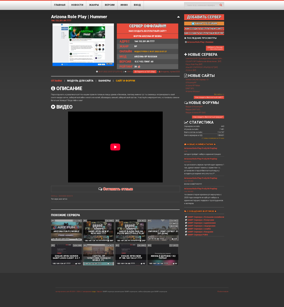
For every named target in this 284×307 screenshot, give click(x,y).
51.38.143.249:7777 (61, 239)
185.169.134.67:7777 (61, 264)
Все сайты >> (219, 94)
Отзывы (56, 80)
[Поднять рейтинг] (139, 67)
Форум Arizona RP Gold (195, 112)
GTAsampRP (191, 82)
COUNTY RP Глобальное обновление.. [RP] (203, 61)
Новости (77, 5)
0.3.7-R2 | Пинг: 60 (136, 61)
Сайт (173, 223)
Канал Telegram (206, 23)
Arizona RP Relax (193, 85)
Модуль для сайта (80, 80)
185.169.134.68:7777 (126, 264)
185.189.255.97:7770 (126, 241)
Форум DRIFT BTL (193, 109)
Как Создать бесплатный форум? (204, 33)
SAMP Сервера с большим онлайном (205, 217)
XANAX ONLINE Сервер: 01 (197, 79)
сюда (94, 292)
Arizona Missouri (193, 91)
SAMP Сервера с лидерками (201, 226)
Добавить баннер (215, 48)
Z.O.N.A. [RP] (191, 70)
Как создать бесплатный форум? (208, 117)
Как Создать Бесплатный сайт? (204, 28)
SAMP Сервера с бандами (200, 232)
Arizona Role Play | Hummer (79, 16)
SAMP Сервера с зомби (199, 229)
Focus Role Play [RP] (194, 64)
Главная (59, 5)
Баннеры (105, 80)
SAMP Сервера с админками (201, 223)
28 (135, 66)
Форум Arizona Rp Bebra (147, 36)
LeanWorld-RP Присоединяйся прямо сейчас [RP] (207, 58)
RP (128, 46)
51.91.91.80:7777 (156, 239)
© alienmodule (223, 292)
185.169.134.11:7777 (94, 241)
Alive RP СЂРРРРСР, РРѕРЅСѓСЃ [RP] (202, 67)
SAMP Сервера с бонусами (200, 220)
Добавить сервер (204, 17)
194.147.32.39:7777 (93, 264)
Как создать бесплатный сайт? (147, 31)
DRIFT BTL (190, 88)
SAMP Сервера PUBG (197, 235)
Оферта (99, 292)
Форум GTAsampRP (194, 106)
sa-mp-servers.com (62, 292)
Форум (173, 226)
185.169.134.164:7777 (158, 264)
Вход (137, 5)
